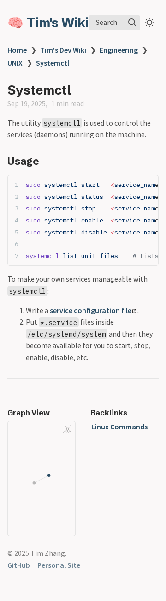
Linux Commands (119, 426)
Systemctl (52, 62)
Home (17, 49)
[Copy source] (149, 185)
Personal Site (58, 565)
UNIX (15, 62)
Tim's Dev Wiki (63, 49)
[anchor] (48, 161)
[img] (132, 22)
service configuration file (90, 310)
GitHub (18, 565)
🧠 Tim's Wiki (48, 22)
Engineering (119, 49)
